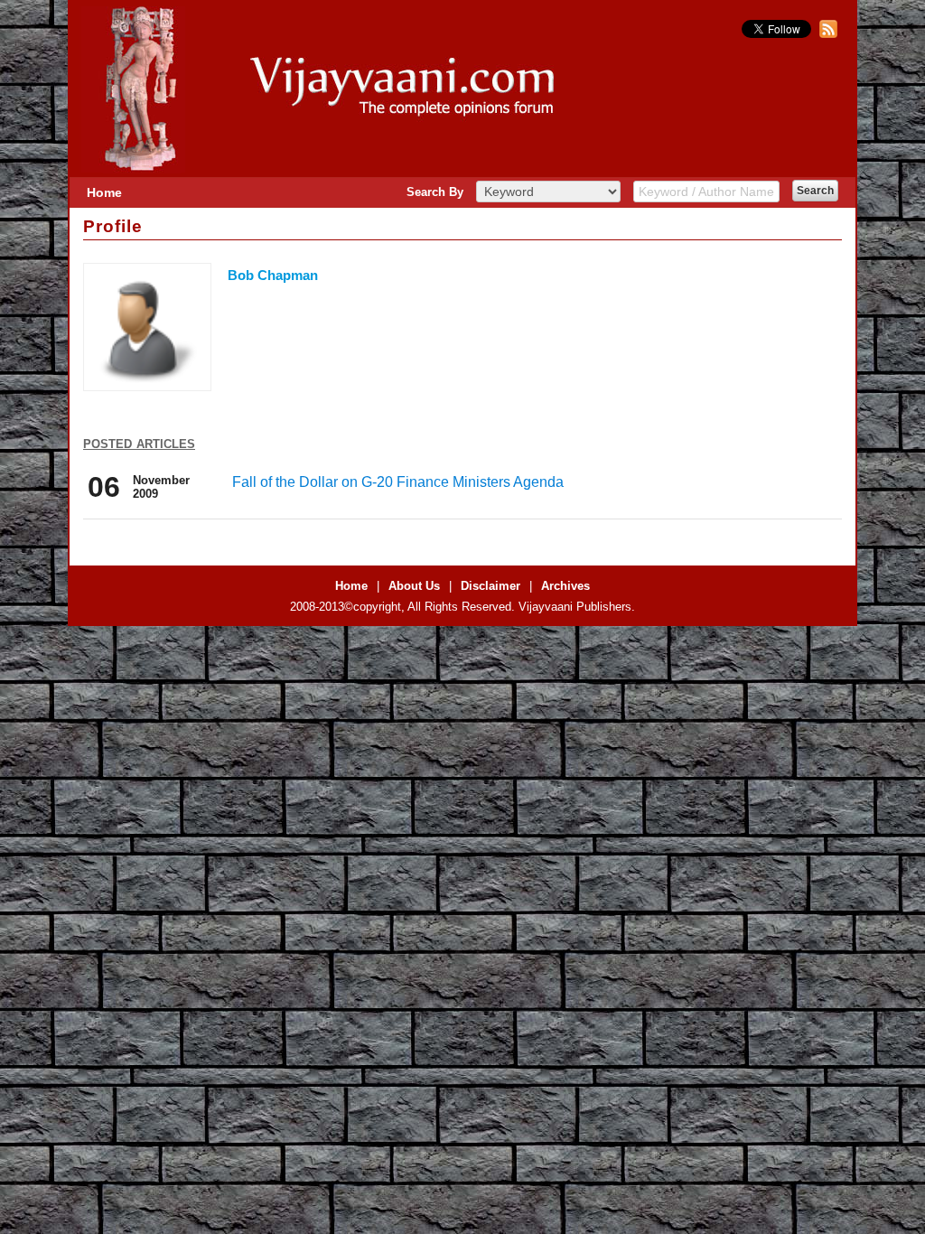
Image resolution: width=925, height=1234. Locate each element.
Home (104, 192)
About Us (414, 586)
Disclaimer (490, 586)
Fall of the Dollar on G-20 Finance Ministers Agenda (398, 482)
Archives (565, 586)
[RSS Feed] (826, 34)
